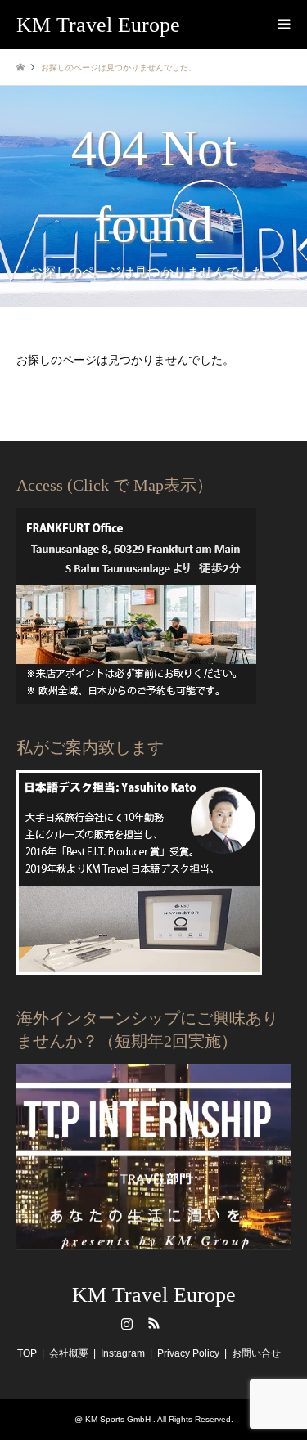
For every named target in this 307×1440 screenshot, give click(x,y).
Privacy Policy (188, 1353)
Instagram (127, 1323)
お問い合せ (256, 1353)
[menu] (282, 24)
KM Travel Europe (154, 1295)
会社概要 (68, 1353)
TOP (27, 1353)
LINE (181, 1323)
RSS (154, 1323)
